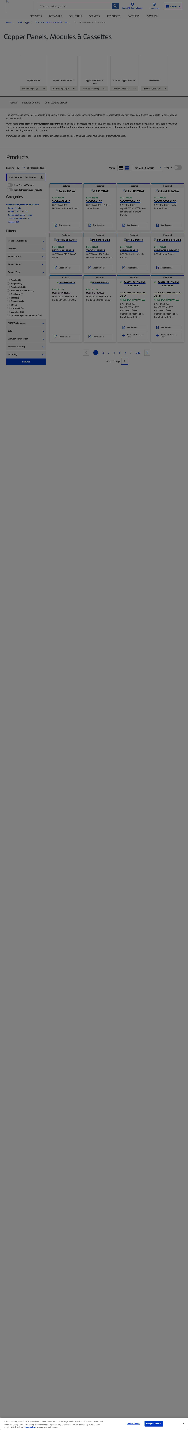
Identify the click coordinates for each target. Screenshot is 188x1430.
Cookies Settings (133, 1423)
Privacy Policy (29, 1427)
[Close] (184, 1424)
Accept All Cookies (153, 1423)
